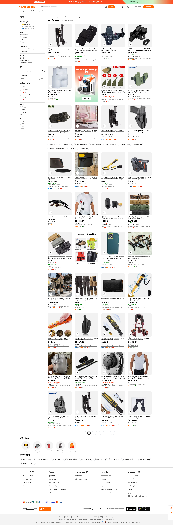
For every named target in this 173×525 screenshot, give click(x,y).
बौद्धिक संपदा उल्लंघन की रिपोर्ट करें (109, 489)
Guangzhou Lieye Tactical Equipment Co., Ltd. (140, 138)
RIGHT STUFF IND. (106, 56)
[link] (170, 508)
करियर (24, 486)
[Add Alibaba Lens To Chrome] (45, 509)
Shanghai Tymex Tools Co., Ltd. (136, 307)
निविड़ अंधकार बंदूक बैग (96, 144)
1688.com (68, 517)
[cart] (128, 7)
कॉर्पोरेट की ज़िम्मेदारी (27, 482)
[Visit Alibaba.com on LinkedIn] (132, 496)
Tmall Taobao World (77, 517)
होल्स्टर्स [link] (81, 17)
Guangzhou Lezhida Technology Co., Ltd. (139, 58)
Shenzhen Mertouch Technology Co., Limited (113, 307)
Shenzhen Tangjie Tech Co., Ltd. (110, 266)
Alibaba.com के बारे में (28, 472)
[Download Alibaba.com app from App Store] (131, 509)
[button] (106, 7)
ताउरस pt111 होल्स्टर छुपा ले (28, 463)
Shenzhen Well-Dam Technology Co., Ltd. (59, 138)
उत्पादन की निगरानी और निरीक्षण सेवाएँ (57, 489)
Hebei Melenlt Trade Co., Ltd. (56, 267)
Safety (56, 17)
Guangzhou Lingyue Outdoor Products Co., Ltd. (60, 56)
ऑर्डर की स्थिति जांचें (132, 482)
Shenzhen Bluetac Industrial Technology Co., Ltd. (140, 98)
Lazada (86, 517)
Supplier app (94, 509)
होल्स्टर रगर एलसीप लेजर (82, 144)
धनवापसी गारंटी (52, 479)
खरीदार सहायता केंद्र (106, 475)
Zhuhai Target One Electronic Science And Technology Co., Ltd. (113, 138)
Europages (113, 517)
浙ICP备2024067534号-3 (132, 522)
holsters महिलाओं (27, 459)
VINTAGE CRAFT (52, 223)
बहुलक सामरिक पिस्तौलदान (129, 459)
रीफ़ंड (102, 486)
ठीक (42, 70)
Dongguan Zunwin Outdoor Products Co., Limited (86, 346)
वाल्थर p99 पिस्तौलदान (125, 144)
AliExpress (61, 517)
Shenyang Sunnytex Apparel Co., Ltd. (58, 306)
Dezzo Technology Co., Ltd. (109, 186)
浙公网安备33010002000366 (115, 522)
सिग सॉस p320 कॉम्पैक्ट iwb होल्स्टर (57, 148)
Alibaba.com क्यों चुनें (28, 475)
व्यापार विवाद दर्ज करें (105, 482)
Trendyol (105, 517)
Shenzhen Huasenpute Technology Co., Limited (86, 60)
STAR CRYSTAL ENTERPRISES (83, 224)
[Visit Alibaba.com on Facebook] (129, 496)
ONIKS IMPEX (52, 98)
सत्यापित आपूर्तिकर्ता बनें (133, 486)
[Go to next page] (114, 433)
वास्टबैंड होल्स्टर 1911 (84, 148)
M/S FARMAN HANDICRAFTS (136, 264)
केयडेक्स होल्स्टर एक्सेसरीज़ (71, 459)
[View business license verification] (103, 522)
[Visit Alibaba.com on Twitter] (136, 496)
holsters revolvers (111, 144)
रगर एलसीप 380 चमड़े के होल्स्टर (42, 459)
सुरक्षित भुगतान (52, 475)
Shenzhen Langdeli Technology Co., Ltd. (112, 346)
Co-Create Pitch (27, 479)
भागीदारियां (130, 489)
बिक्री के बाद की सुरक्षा (54, 486)
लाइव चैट (103, 479)
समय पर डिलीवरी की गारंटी (54, 482)
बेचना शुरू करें (131, 479)
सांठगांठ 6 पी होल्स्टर (54, 144)
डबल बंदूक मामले (138, 144)
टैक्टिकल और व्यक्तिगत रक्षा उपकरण (68, 17)
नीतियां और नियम (52, 493)
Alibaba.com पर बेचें (133, 475)
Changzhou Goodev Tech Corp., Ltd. (111, 226)
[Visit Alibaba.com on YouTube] (143, 496)
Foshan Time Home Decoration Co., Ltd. (86, 138)
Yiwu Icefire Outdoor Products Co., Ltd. (139, 226)
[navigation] (32, 225)
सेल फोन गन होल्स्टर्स (68, 144)
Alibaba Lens (30, 509)
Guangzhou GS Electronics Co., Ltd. (85, 185)
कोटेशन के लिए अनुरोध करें (81, 479)
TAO (100, 517)
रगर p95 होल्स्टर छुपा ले (145, 459)
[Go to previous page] (85, 433)
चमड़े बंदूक (72, 148)
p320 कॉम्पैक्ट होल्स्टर (101, 459)
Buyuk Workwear (79, 307)
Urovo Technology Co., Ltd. (135, 185)
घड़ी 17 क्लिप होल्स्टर (115, 459)
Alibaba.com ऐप (104, 509)
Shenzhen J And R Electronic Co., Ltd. (58, 346)
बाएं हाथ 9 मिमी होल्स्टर (86, 459)
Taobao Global (94, 517)
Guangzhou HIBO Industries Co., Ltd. (58, 186)
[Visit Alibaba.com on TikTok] (147, 496)
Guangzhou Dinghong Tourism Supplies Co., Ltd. (113, 99)
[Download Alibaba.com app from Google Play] (144, 509)
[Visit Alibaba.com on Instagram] (140, 496)
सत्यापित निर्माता (78, 475)
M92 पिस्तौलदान (57, 459)
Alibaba (49, 17)
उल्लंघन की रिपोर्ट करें (106, 493)
